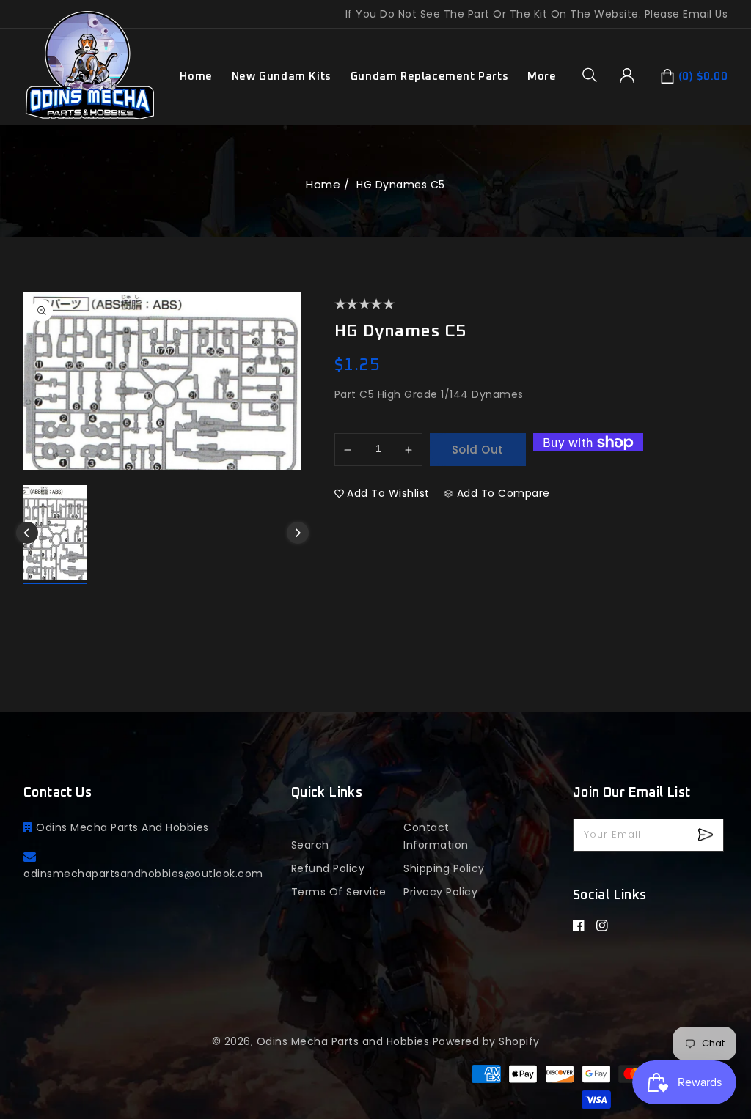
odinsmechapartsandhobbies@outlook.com (143, 873)
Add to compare (503, 493)
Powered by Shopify (486, 1041)
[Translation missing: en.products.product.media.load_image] (55, 534)
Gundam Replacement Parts (429, 76)
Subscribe (707, 835)
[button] (595, 75)
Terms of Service (339, 892)
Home (323, 184)
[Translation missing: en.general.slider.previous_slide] (27, 533)
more (541, 76)
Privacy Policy (440, 892)
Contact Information (436, 836)
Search (310, 845)
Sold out (478, 449)
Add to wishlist (388, 493)
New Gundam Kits (281, 76)
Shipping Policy (444, 868)
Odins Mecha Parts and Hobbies (343, 1041)
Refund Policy (328, 868)
